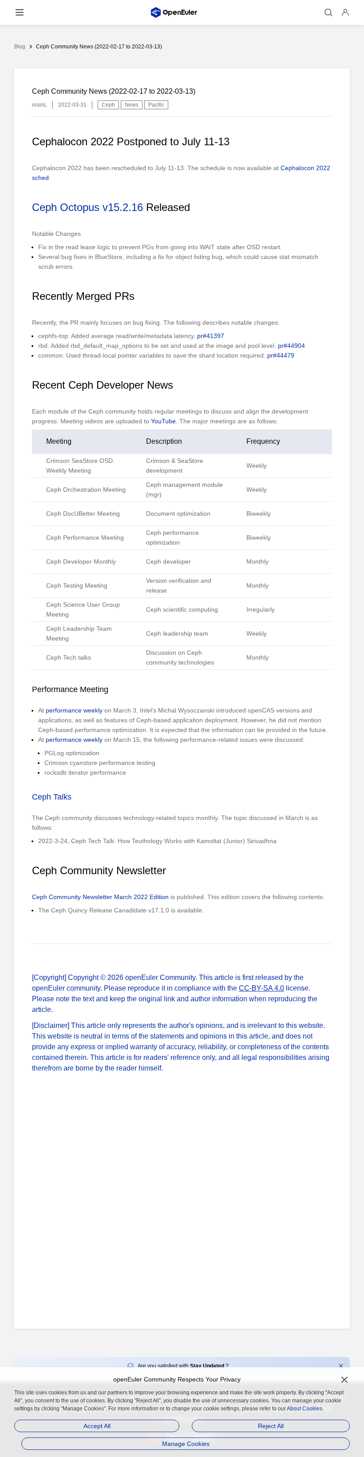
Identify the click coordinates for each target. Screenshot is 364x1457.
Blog (19, 47)
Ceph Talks (51, 796)
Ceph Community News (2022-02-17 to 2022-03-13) (99, 47)
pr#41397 (210, 335)
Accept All (97, 1425)
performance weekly (74, 710)
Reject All (271, 1425)
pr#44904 (291, 345)
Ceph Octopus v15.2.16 (87, 207)
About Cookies (304, 1408)
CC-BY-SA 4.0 (261, 988)
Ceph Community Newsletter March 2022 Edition (100, 896)
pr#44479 (280, 355)
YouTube (163, 421)
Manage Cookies (186, 1443)
